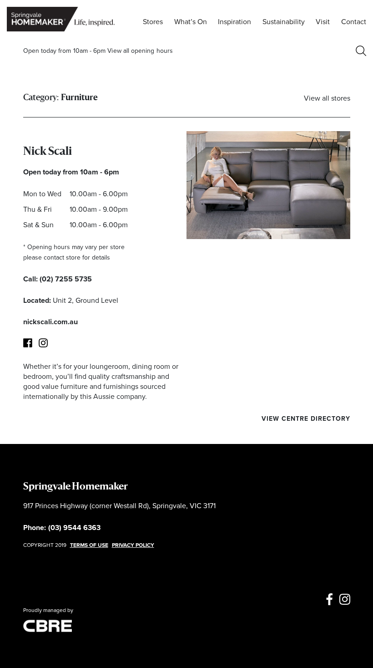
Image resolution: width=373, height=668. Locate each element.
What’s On (190, 21)
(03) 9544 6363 (74, 527)
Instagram (43, 342)
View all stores (327, 98)
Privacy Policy (133, 545)
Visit (323, 21)
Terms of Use (89, 545)
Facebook (27, 342)
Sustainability (283, 21)
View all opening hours (140, 51)
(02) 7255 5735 (66, 279)
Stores (153, 21)
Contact (353, 21)
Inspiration (234, 21)
